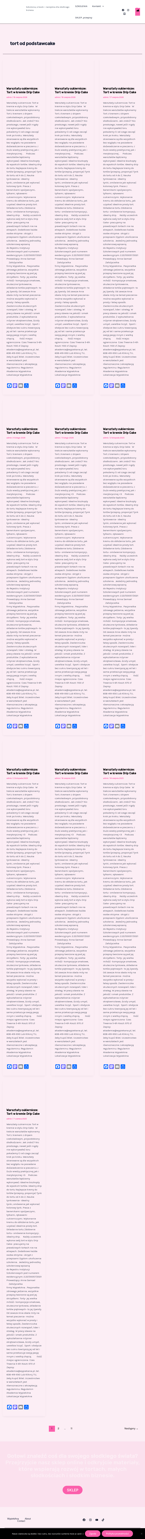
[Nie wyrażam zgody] (141, 1533)
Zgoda (92, 1533)
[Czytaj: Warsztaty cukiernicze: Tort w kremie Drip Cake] (24, 71)
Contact (21, 1521)
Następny (131, 1428)
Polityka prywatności (117, 1533)
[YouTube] (124, 14)
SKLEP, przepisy (83, 17)
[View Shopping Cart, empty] (137, 12)
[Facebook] (123, 10)
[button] (102, 6)
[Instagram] (128, 10)
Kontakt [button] (96, 6)
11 (71, 1428)
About (28, 1519)
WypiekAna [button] (13, 1519)
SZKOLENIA (81, 6)
